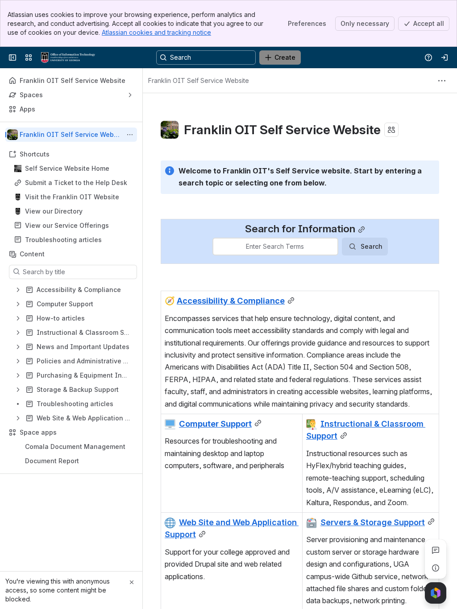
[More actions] (130, 134)
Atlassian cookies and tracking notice (156, 32)
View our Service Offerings (67, 225)
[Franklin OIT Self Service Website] (68, 57)
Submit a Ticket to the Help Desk (76, 182)
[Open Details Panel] (435, 568)
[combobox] (219, 246)
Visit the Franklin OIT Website (72, 197)
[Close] (131, 582)
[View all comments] (435, 550)
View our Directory (54, 211)
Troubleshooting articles (63, 239)
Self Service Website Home (67, 168)
